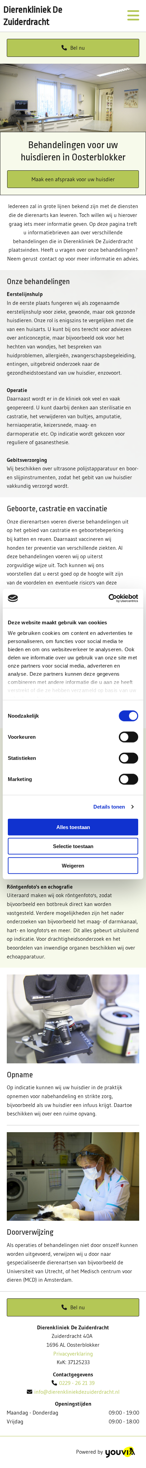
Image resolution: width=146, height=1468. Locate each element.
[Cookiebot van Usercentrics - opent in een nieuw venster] (108, 598)
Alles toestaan (73, 827)
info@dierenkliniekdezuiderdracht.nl (77, 1391)
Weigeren (73, 865)
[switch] (128, 736)
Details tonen (109, 807)
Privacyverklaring (73, 1353)
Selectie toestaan (73, 846)
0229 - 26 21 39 (77, 1382)
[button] (73, 48)
